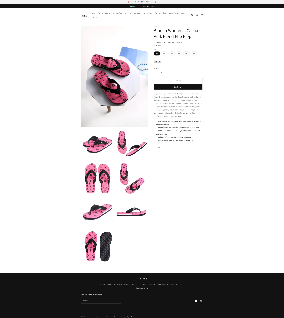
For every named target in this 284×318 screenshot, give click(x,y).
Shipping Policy (176, 284)
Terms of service (136, 317)
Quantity (156, 68)
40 (187, 53)
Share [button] (158, 147)
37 (165, 53)
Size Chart (157, 61)
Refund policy (115, 317)
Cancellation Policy (139, 284)
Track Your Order (142, 288)
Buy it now (178, 87)
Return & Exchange (123, 284)
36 (158, 53)
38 (173, 53)
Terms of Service (163, 284)
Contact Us (111, 284)
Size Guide (152, 284)
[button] (120, 13)
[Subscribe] (118, 300)
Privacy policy (125, 317)
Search (102, 284)
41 (195, 53)
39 (180, 53)
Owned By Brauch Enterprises (100, 317)
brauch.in (88, 317)
